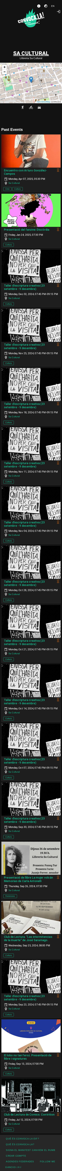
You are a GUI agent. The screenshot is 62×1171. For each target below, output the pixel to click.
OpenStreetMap (43, 101)
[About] (38, 6)
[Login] (58, 11)
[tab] (24, 22)
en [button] (53, 6)
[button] (31, 80)
